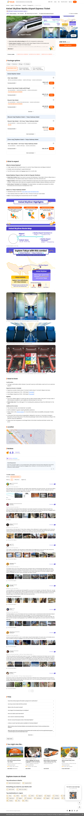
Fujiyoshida (56, 798)
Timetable (31, 392)
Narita (24, 5)
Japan (12, 5)
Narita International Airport (14, 783)
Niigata (47, 798)
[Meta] (67, 810)
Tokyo (10, 795)
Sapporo (40, 795)
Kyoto (25, 795)
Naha (64, 795)
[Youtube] (69, 810)
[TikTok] (77, 810)
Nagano (20, 798)
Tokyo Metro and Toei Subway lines (30, 191)
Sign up (70, 1)
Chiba (26, 800)
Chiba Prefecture (18, 5)
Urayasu (11, 800)
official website (20, 412)
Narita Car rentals (22, 789)
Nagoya (48, 795)
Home (7, 5)
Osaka (17, 795)
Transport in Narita (30, 5)
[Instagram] (72, 810)
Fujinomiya (11, 798)
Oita (19, 800)
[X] (74, 810)
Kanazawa (29, 798)
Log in (75, 1)
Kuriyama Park (28, 783)
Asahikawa (39, 798)
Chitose (56, 795)
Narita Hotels (11, 789)
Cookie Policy (67, 814)
